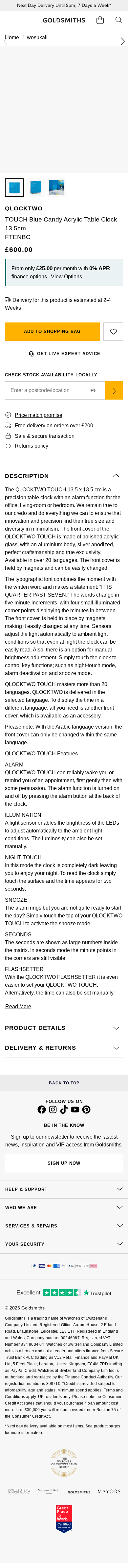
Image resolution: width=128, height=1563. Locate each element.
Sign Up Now (64, 1163)
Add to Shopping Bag (52, 331)
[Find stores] (114, 390)
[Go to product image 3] (56, 187)
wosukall (37, 37)
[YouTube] (75, 1112)
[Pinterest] (86, 1112)
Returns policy (31, 446)
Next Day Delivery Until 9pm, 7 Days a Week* (64, 5)
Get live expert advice (68, 353)
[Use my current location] (93, 390)
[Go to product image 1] (14, 187)
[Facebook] (41, 1112)
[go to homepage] (64, 20)
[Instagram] (52, 1112)
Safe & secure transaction (45, 436)
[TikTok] (64, 1112)
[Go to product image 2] (35, 187)
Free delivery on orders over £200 (54, 425)
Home (12, 37)
